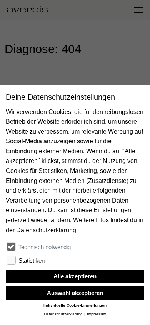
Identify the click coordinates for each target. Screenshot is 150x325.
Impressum (96, 314)
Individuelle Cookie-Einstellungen (75, 305)
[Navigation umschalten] (138, 10)
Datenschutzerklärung (63, 314)
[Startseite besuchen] (30, 10)
